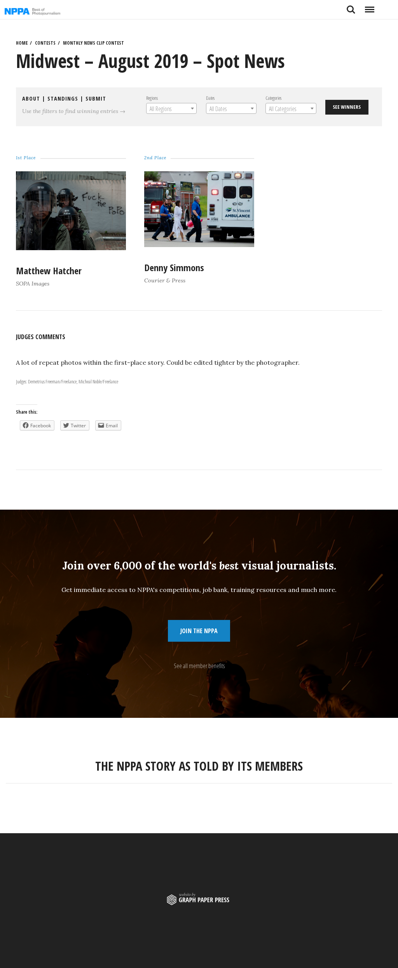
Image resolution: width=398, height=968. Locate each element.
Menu (369, 6)
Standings (62, 98)
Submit (96, 98)
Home (22, 43)
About (31, 98)
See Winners (347, 106)
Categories (273, 97)
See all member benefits (199, 666)
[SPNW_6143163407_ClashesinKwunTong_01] (71, 247)
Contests (45, 43)
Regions (151, 97)
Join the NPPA (199, 631)
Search (351, 6)
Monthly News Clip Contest (93, 43)
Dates (210, 97)
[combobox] (171, 108)
